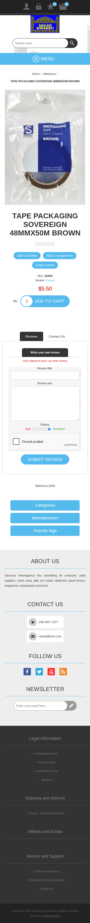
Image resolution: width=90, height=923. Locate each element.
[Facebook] (27, 671)
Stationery (41, 486)
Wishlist (50, 6)
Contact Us (57, 336)
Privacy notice (46, 762)
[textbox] (40, 43)
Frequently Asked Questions (46, 880)
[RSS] (63, 671)
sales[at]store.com (50, 636)
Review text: (45, 383)
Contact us (46, 889)
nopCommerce (52, 915)
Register (26, 6)
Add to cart (49, 301)
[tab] (31, 336)
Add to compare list (60, 255)
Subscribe (71, 705)
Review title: (45, 368)
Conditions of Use (47, 771)
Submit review (45, 459)
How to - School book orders (46, 813)
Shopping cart (63, 6)
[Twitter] (39, 671)
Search (72, 43)
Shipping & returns (46, 753)
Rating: (45, 424)
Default (50, 280)
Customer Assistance (46, 871)
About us (46, 780)
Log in (38, 6)
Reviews (31, 336)
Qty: (15, 301)
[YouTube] (51, 671)
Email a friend (45, 265)
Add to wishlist (27, 255)
